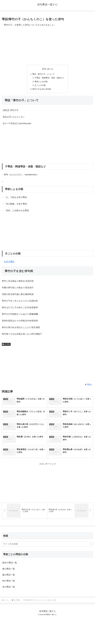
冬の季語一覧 (8, 587)
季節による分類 (41, 82)
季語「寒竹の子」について (43, 74)
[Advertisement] (47, 46)
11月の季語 (9, 262)
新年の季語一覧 (9, 563)
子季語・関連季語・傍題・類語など (49, 78)
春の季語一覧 (8, 569)
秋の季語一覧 (8, 581)
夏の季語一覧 (8, 575)
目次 (44, 69)
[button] (91, 544)
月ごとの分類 (40, 85)
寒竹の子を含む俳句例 (41, 89)
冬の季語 (7, 344)
